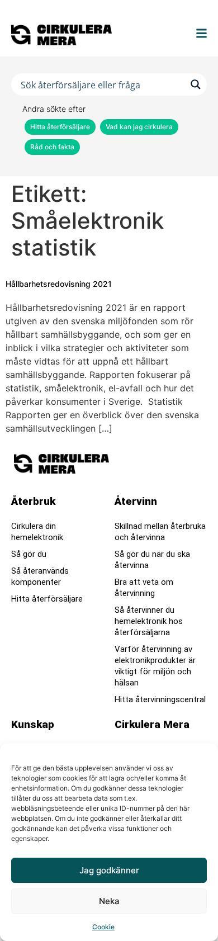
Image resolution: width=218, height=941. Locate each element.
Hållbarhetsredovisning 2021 (59, 284)
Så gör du (28, 554)
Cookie (103, 927)
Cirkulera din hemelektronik (37, 531)
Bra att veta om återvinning (144, 587)
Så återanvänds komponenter (40, 576)
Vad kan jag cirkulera (139, 126)
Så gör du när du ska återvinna (152, 559)
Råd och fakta (52, 147)
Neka (109, 901)
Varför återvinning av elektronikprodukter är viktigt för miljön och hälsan (155, 666)
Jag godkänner (109, 870)
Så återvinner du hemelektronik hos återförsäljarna (149, 621)
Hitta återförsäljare (60, 126)
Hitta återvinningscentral (160, 699)
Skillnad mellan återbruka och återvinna (160, 531)
